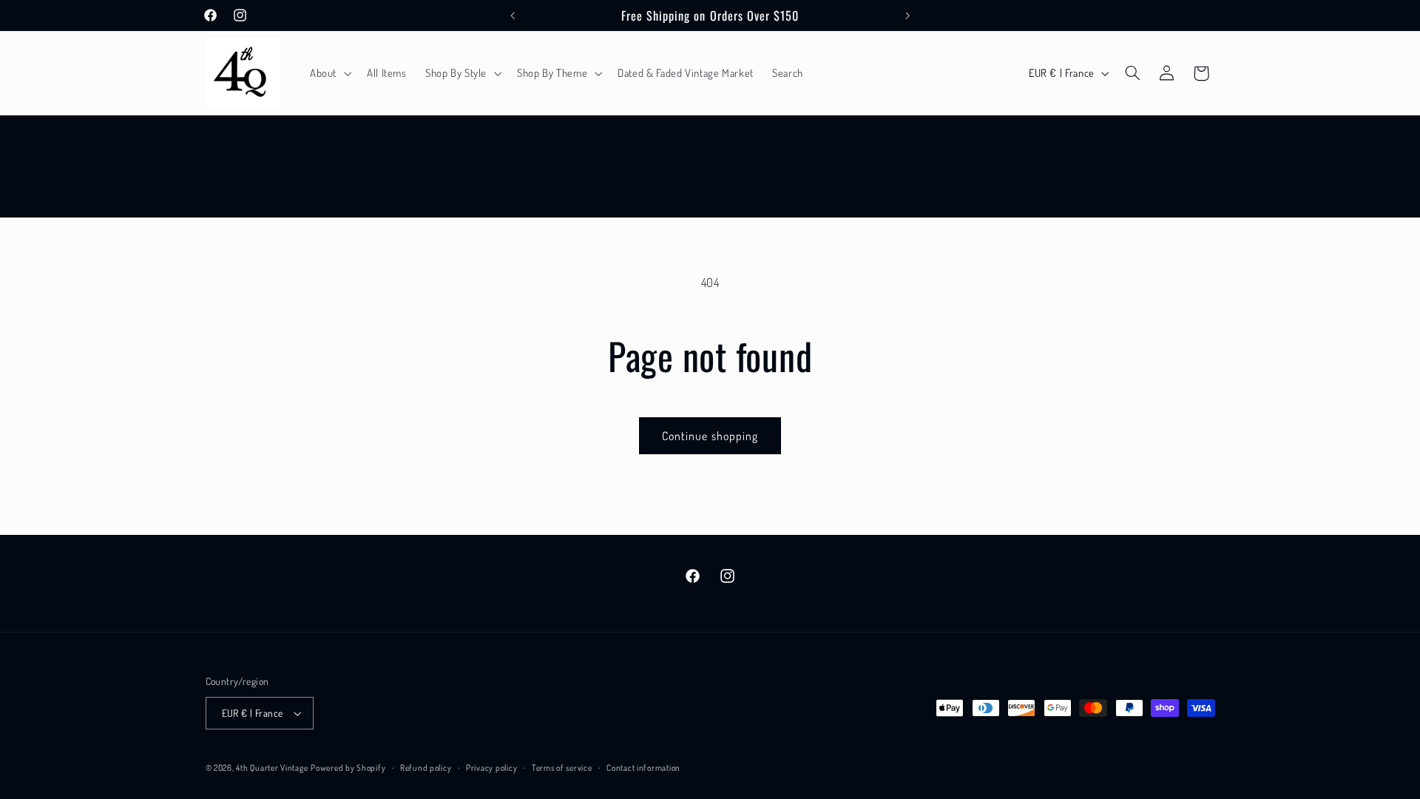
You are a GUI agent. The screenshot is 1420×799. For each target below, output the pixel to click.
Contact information (643, 767)
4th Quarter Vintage (272, 767)
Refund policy (426, 767)
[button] (328, 73)
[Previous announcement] (512, 15)
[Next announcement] (907, 15)
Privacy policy (491, 767)
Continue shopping (710, 435)
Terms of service (562, 767)
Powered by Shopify (348, 767)
